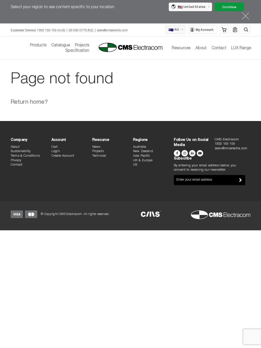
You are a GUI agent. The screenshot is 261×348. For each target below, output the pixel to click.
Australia (139, 147)
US (135, 165)
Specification (77, 51)
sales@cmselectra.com (112, 30)
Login (55, 151)
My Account (205, 30)
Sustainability (21, 151)
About (201, 48)
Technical (99, 156)
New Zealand (143, 151)
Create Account (62, 156)
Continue (229, 7)
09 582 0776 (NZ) (81, 30)
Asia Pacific (141, 156)
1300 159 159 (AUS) (51, 30)
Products (38, 46)
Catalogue (60, 46)
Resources (181, 48)
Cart (54, 147)
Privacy (16, 160)
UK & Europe (142, 160)
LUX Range (241, 48)
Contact (219, 48)
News (96, 147)
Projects (82, 46)
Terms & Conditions (25, 156)
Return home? (29, 102)
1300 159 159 (225, 144)
